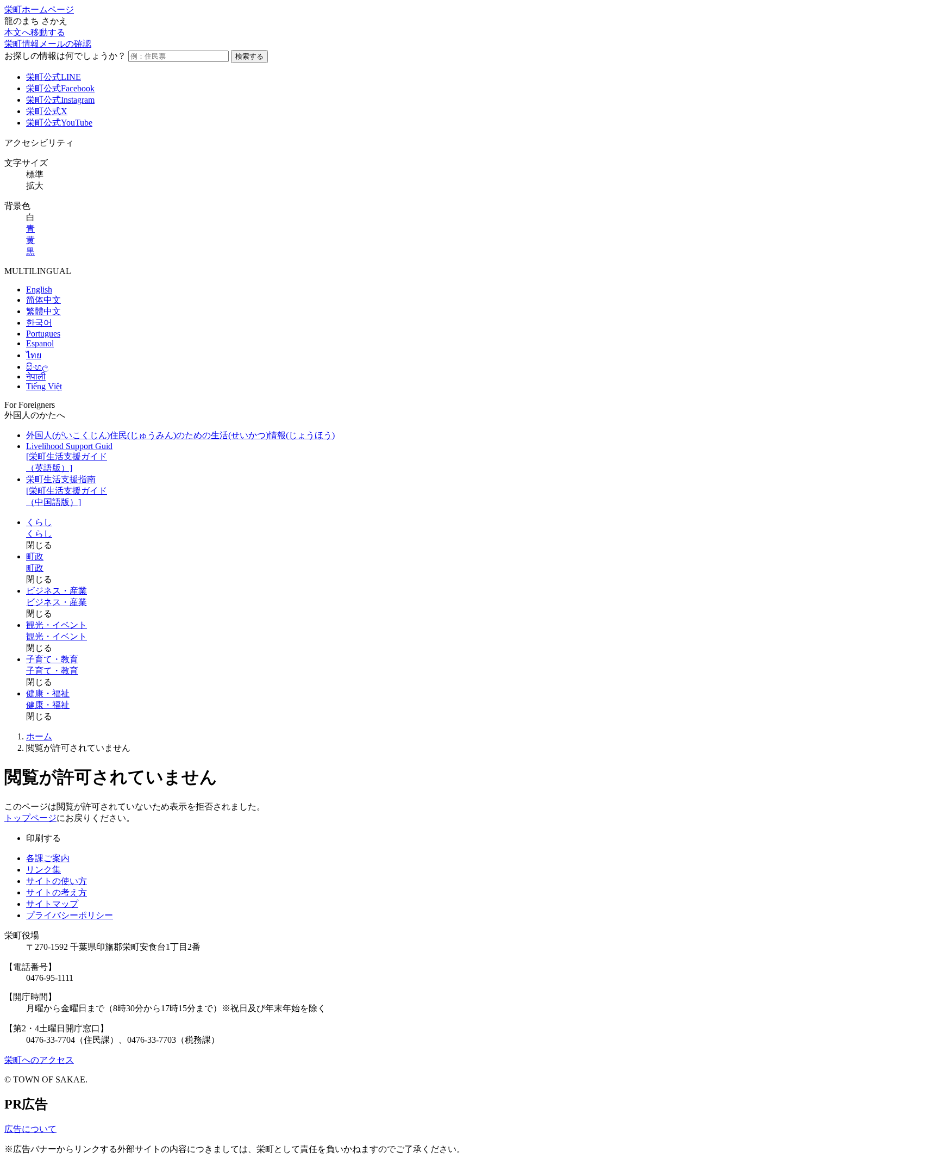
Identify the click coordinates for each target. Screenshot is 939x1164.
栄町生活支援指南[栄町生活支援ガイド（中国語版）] (66, 491)
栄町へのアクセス (39, 1060)
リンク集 (43, 869)
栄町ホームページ (39, 9)
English (39, 289)
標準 (34, 174)
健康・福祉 (48, 693)
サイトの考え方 (56, 892)
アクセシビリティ (39, 142)
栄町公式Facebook (60, 88)
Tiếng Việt (44, 386)
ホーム (39, 736)
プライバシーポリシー (69, 915)
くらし (39, 522)
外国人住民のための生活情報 (180, 435)
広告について (30, 1129)
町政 (34, 556)
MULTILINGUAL (37, 271)
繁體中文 (43, 311)
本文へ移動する (34, 32)
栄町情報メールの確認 (47, 43)
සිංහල (37, 366)
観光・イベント (56, 625)
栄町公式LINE (53, 77)
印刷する (43, 838)
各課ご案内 (48, 858)
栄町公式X (46, 111)
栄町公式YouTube (59, 122)
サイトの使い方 (56, 881)
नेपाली (36, 376)
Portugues (43, 333)
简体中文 (43, 299)
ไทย (33, 355)
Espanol (40, 343)
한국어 (39, 322)
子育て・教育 (52, 659)
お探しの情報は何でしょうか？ (65, 55)
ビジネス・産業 (56, 590)
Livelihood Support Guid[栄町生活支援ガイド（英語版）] (69, 456)
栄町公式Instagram (60, 99)
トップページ (30, 818)
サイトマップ (52, 903)
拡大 (34, 185)
